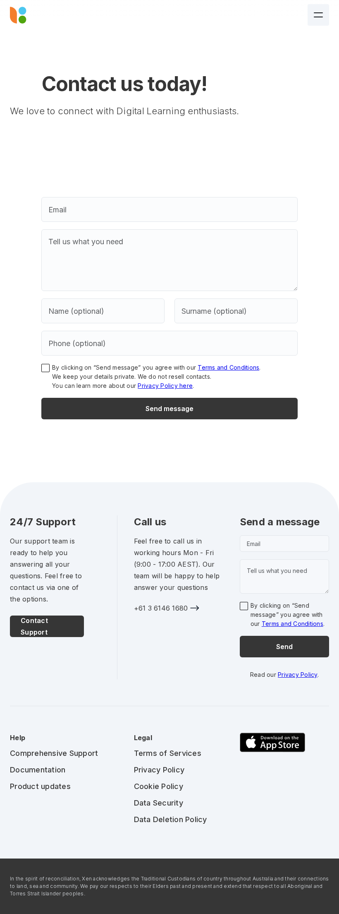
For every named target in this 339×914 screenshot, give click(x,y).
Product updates (40, 786)
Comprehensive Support (54, 753)
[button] (318, 15)
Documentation (37, 769)
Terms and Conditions (228, 367)
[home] (18, 15)
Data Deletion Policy (170, 819)
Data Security (158, 803)
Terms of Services (167, 753)
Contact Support (34, 626)
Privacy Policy (298, 674)
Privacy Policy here (165, 385)
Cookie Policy (158, 786)
